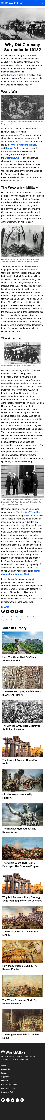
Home (3, 1065)
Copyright (5, 1077)
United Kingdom (19, 145)
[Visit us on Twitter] (12, 1100)
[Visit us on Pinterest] (17, 1100)
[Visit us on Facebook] (8, 1100)
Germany (11, 75)
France (32, 145)
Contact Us (5, 1069)
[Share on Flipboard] (3, 611)
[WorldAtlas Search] (42, 3)
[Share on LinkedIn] (21, 611)
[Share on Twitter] (12, 611)
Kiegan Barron (6, 620)
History (26, 620)
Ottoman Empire (13, 158)
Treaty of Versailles (30, 512)
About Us (4, 1081)
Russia (8, 148)
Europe (11, 141)
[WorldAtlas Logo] (15, 3)
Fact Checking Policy (9, 1084)
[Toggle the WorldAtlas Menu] (2, 3)
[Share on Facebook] (7, 611)
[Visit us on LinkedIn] (22, 1100)
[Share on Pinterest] (16, 611)
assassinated (12, 135)
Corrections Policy (8, 1088)
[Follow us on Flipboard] (3, 1100)
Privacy (4, 1073)
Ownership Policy (7, 1092)
